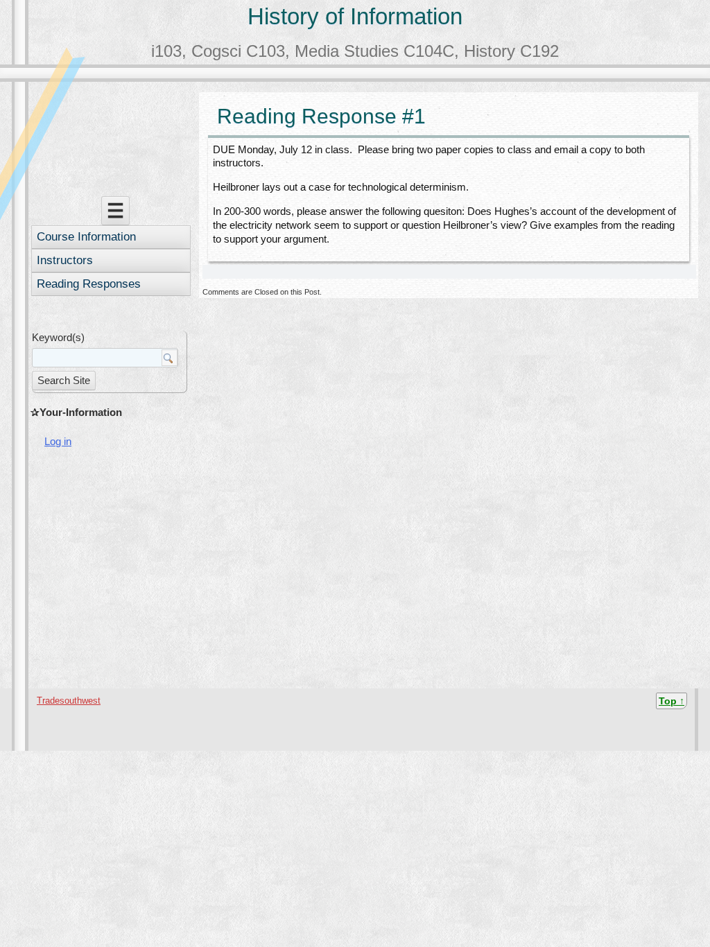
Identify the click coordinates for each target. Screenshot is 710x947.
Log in (57, 441)
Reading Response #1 (321, 116)
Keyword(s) (58, 337)
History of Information (355, 16)
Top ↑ (671, 700)
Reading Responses (89, 283)
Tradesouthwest (69, 700)
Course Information (86, 236)
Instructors (65, 260)
